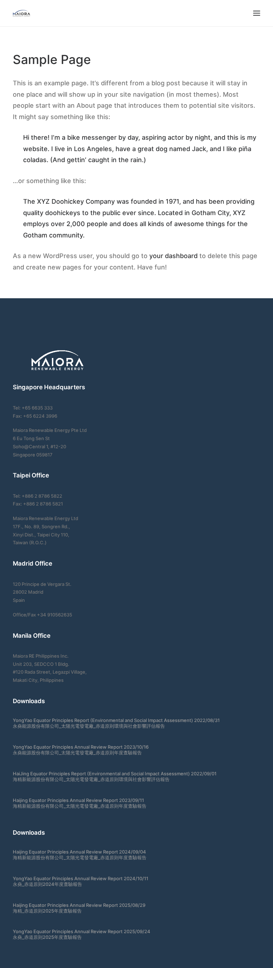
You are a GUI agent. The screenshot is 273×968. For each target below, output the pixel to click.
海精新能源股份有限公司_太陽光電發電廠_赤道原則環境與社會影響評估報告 (91, 779)
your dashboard (173, 256)
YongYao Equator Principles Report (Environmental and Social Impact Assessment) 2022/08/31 (116, 720)
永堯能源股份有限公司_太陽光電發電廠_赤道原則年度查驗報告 (77, 752)
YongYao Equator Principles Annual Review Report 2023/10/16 (81, 747)
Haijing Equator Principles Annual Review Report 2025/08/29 (79, 905)
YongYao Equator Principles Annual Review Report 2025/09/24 (81, 931)
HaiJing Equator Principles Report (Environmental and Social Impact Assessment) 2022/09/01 (114, 773)
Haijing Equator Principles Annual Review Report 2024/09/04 (79, 852)
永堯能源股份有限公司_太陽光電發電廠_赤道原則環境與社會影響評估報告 (89, 726)
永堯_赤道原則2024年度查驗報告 (47, 884)
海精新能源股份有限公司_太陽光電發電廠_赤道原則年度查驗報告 (79, 806)
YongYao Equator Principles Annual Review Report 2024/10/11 (80, 878)
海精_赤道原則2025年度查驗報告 (47, 911)
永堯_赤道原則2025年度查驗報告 (47, 937)
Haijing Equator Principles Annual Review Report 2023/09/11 (78, 800)
